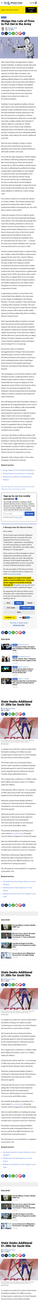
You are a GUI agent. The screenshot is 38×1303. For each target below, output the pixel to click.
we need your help (14, 574)
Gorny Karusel (16, 833)
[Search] (33, 3)
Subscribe (29, 514)
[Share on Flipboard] (20, 33)
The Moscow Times (9, 708)
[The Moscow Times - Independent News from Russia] (12, 3)
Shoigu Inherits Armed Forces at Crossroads (18, 473)
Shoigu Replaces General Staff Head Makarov (19, 470)
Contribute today (31, 10)
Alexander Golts (12, 28)
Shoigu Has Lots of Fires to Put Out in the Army (17, 22)
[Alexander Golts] (3, 29)
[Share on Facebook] (2, 33)
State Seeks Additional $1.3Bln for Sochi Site (16, 703)
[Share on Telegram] (9, 33)
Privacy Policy (19, 517)
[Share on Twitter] (6, 33)
